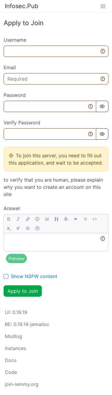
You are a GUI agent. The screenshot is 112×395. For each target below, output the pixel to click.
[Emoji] (37, 219)
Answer (12, 208)
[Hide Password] (102, 106)
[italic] (18, 219)
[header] (56, 219)
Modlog (13, 336)
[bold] (8, 219)
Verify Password (22, 123)
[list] (85, 219)
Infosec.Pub (21, 6)
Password (15, 95)
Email (10, 67)
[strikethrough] (66, 219)
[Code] (94, 219)
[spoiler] (28, 228)
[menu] (103, 5)
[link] (28, 219)
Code (11, 372)
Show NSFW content (34, 276)
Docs (10, 360)
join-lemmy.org (22, 384)
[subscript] (8, 228)
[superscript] (18, 228)
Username (15, 40)
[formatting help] (37, 228)
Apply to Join (22, 291)
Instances (15, 348)
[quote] (75, 219)
